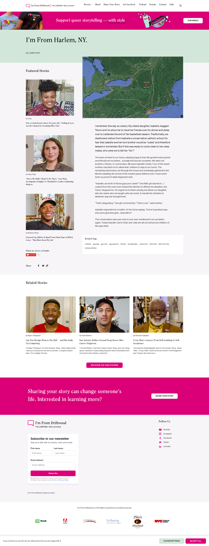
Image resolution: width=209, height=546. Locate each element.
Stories (87, 5)
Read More (50, 94)
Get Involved (129, 5)
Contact (162, 5)
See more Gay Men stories (104, 365)
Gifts (171, 5)
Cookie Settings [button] (172, 541)
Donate (152, 5)
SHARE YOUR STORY (164, 396)
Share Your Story (112, 5)
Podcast (142, 5)
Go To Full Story (51, 311)
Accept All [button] (196, 541)
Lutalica (52, 493)
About (98, 5)
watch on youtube (48, 101)
